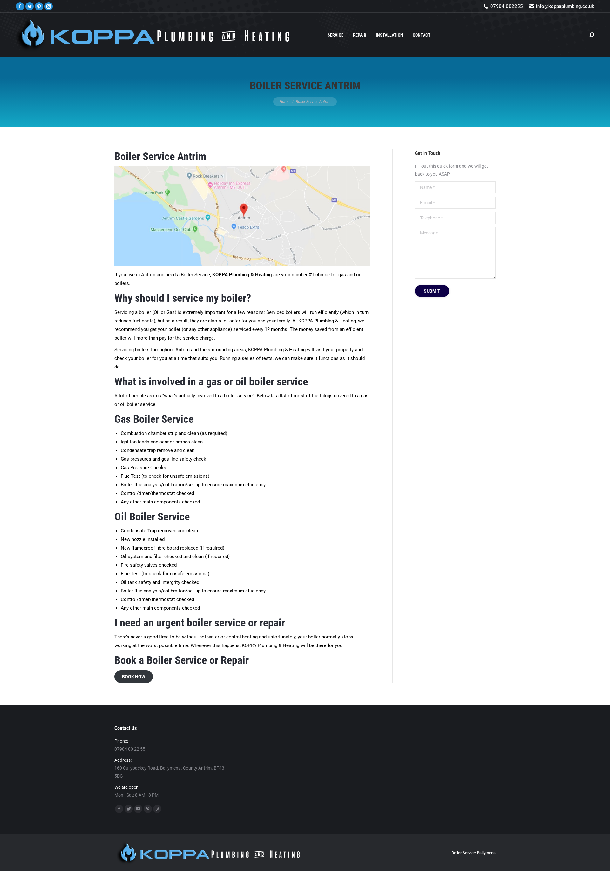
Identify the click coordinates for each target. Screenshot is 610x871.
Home (284, 101)
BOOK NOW (133, 676)
